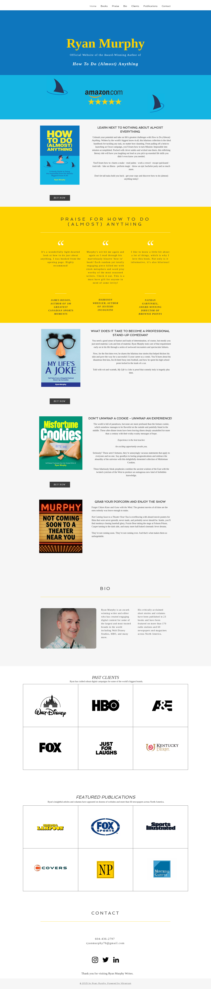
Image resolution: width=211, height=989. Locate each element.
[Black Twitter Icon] (105, 960)
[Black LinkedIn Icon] (116, 960)
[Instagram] (95, 960)
